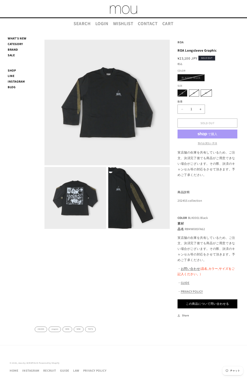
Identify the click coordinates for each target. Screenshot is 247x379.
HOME (14, 371)
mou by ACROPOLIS (28, 363)
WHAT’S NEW (17, 38)
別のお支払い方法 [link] (207, 143)
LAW (76, 371)
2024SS (41, 329)
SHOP (12, 70)
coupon (55, 329)
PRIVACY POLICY (192, 291)
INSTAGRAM (16, 81)
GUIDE (185, 283)
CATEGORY (15, 44)
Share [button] (185, 315)
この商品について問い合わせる (207, 304)
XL (208, 93)
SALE (11, 55)
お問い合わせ (190, 269)
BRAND (13, 50)
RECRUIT (49, 371)
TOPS (90, 329)
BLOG (11, 87)
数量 (180, 101)
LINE (11, 76)
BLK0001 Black (192, 78)
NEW (79, 329)
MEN (67, 329)
